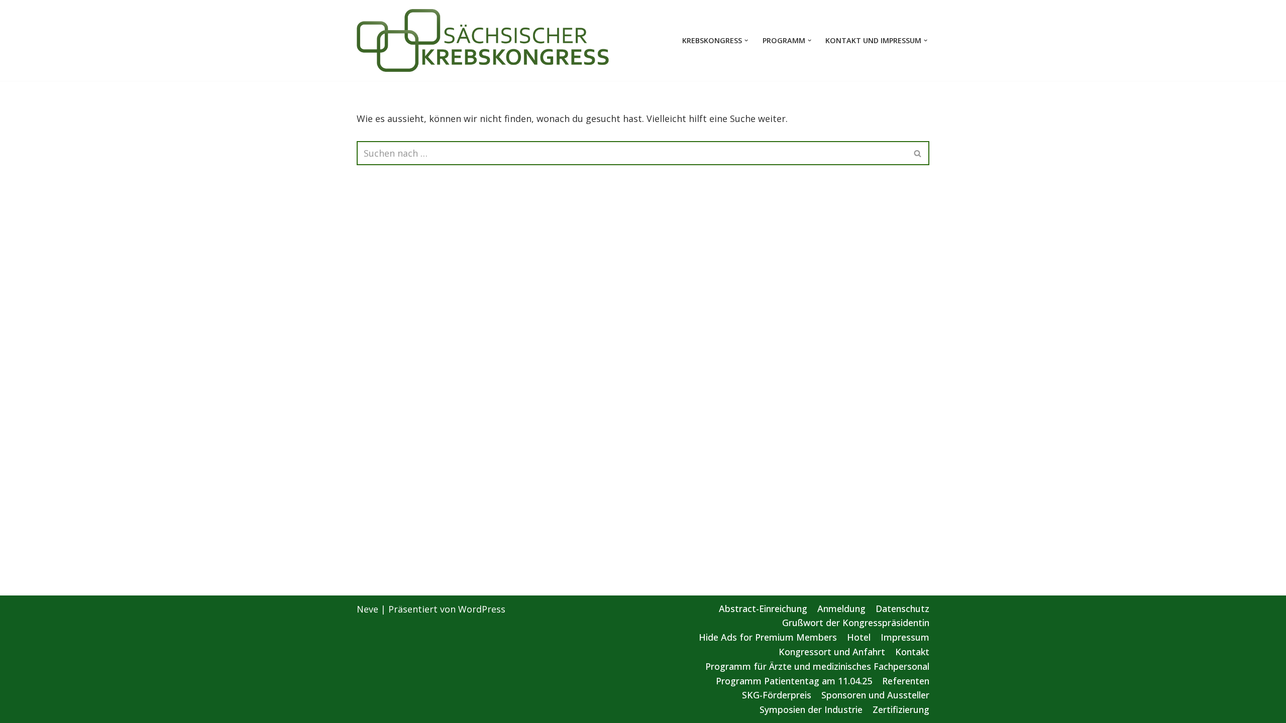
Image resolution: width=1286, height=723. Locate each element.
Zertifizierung (901, 709)
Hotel (859, 637)
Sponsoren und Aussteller (875, 695)
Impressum (905, 637)
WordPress (481, 609)
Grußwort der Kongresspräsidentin (855, 623)
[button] (746, 40)
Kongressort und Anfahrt (832, 652)
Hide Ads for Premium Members (768, 637)
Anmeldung (841, 608)
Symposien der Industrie (811, 709)
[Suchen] (918, 153)
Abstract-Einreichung (763, 608)
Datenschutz (902, 608)
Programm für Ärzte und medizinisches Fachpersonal (817, 666)
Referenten (905, 681)
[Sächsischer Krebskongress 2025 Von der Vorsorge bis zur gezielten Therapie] (483, 40)
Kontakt (912, 652)
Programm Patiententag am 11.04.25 (794, 681)
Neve (367, 609)
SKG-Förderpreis (776, 695)
